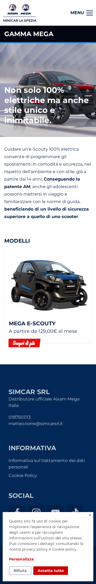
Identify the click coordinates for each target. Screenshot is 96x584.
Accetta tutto (51, 570)
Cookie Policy (23, 475)
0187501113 (20, 417)
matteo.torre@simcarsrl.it (36, 423)
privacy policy (35, 549)
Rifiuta (20, 570)
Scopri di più (24, 343)
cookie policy (64, 549)
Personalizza (21, 559)
